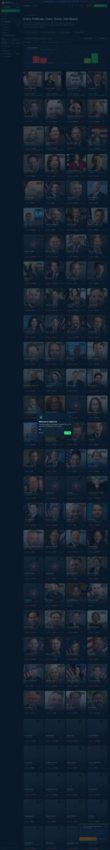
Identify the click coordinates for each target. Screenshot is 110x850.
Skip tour (41, 432)
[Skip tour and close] (70, 416)
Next (66, 432)
